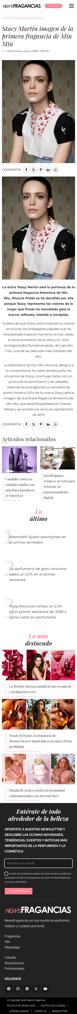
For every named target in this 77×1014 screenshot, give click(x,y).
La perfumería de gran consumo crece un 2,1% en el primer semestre (38, 574)
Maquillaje (12, 947)
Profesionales (20, 18)
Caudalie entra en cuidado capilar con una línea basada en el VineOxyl (20, 487)
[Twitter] (36, 989)
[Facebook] (9, 989)
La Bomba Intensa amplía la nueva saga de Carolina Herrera (40, 689)
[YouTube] (45, 989)
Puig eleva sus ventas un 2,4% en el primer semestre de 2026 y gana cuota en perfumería (38, 611)
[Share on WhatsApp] (55, 170)
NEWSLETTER (60, 1011)
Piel (7, 942)
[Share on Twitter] (33, 170)
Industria (37, 18)
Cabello (10, 957)
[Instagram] (18, 989)
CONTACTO (40, 1011)
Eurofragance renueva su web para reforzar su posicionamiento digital (59, 486)
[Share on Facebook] (26, 170)
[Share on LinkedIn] (48, 170)
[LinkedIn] (27, 989)
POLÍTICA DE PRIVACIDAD (21, 1005)
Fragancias (13, 936)
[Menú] (71, 6)
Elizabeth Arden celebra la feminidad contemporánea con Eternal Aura (37, 793)
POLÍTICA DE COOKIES (53, 1005)
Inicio (5, 18)
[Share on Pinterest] (41, 170)
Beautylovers (14, 963)
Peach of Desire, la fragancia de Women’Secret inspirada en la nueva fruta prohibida (40, 741)
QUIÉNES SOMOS (19, 1011)
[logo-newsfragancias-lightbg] (22, 6)
